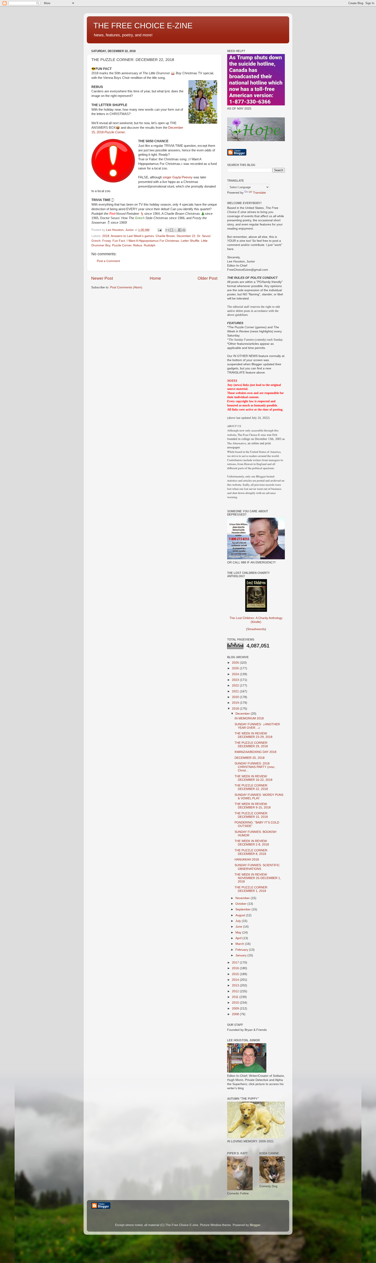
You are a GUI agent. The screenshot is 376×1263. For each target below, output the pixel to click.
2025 (236, 668)
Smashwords (256, 629)
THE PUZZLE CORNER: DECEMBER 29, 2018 (251, 744)
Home (155, 278)
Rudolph (149, 245)
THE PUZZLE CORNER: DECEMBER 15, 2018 (251, 815)
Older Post (207, 278)
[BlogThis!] (171, 230)
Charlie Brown (165, 236)
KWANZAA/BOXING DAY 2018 (255, 752)
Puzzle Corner (121, 245)
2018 (105, 236)
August (240, 915)
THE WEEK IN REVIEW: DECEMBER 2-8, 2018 (252, 842)
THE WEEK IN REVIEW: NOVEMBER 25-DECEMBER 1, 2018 (258, 878)
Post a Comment (108, 261)
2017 (236, 962)
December (243, 713)
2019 (236, 702)
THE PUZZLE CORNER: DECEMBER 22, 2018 (251, 787)
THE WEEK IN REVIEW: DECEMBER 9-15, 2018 (253, 805)
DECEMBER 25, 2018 (250, 757)
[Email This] (167, 230)
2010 (236, 1002)
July (238, 921)
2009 (236, 1008)
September (243, 909)
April (238, 938)
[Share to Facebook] (180, 230)
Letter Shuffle (190, 240)
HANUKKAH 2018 (247, 859)
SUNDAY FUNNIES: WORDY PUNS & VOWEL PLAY (259, 796)
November (243, 898)
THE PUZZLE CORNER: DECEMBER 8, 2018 (251, 852)
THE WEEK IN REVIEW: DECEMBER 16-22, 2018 (253, 778)
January (241, 955)
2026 (236, 662)
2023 (236, 679)
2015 (236, 974)
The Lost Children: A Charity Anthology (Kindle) (256, 620)
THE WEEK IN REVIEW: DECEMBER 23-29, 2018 (253, 735)
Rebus (137, 245)
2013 (236, 985)
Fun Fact (118, 240)
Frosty (106, 240)
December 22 (186, 236)
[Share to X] (175, 230)
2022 (236, 685)
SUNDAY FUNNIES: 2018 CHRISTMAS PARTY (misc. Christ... (255, 767)
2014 (236, 979)
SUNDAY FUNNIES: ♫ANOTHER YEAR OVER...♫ (257, 726)
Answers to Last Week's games (132, 236)
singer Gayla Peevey (178, 177)
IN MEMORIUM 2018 (249, 718)
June (239, 926)
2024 (236, 674)
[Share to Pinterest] (184, 230)
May (238, 932)
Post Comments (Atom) (126, 287)
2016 (236, 968)
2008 (236, 1014)
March (240, 943)
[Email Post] (159, 230)
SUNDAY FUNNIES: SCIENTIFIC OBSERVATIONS (257, 867)
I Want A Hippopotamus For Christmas (153, 240)
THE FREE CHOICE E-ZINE (143, 25)
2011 (235, 997)
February (242, 949)
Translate (259, 192)
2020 (236, 697)
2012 (236, 991)
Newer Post (102, 278)
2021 (236, 691)
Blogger (255, 1225)
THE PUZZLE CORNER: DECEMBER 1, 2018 (251, 889)
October (241, 903)
